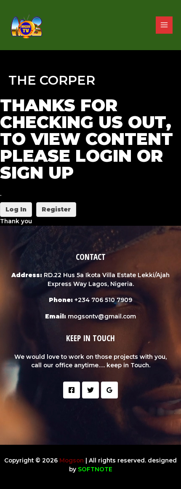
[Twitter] (90, 390)
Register (56, 209)
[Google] (109, 390)
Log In (16, 209)
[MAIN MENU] (164, 25)
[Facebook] (71, 390)
